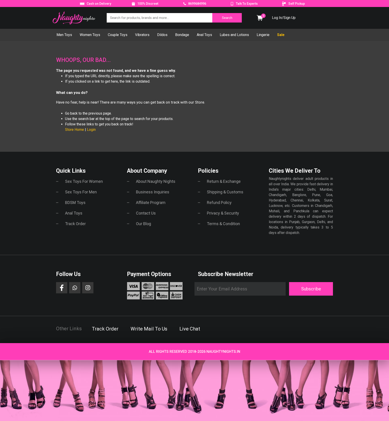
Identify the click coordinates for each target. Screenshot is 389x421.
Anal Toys (73, 213)
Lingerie (263, 35)
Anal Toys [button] (204, 35)
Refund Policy (219, 202)
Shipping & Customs (225, 192)
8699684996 (197, 3)
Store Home (74, 129)
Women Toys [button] (90, 35)
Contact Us (146, 213)
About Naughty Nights (155, 181)
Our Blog (143, 223)
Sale (281, 35)
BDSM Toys (75, 202)
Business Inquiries (152, 192)
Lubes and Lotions (234, 35)
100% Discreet (147, 3)
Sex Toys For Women (84, 181)
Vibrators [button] (142, 35)
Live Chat (189, 329)
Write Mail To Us (149, 329)
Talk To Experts (247, 3)
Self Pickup (296, 3)
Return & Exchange (224, 181)
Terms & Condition (223, 223)
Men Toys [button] (64, 35)
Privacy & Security (223, 213)
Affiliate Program (150, 202)
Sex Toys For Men (81, 192)
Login (91, 129)
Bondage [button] (182, 35)
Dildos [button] (162, 35)
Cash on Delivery (99, 3)
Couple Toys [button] (117, 35)
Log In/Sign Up (284, 18)
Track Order (75, 223)
